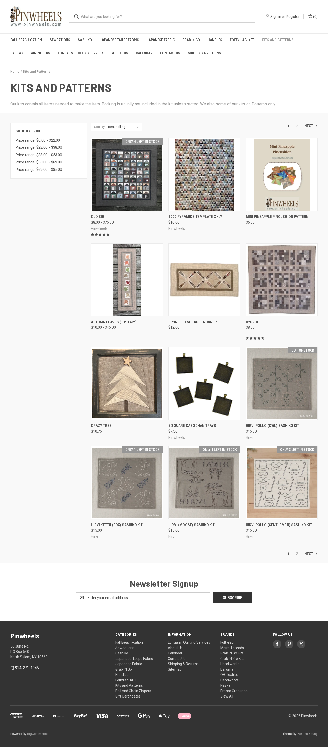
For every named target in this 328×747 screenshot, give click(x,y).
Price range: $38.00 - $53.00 (39, 155)
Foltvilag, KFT (242, 40)
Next (309, 126)
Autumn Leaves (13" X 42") (114, 322)
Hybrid (252, 322)
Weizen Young (307, 734)
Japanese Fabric (161, 40)
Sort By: (99, 127)
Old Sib (97, 216)
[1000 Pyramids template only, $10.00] (204, 174)
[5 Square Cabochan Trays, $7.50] (204, 383)
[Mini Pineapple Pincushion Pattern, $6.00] (282, 174)
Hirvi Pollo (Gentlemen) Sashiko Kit (279, 525)
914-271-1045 (27, 667)
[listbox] (124, 127)
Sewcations (60, 40)
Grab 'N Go (191, 40)
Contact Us (170, 53)
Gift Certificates (128, 696)
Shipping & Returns (204, 53)
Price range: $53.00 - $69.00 (39, 162)
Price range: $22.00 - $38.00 (39, 147)
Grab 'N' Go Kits (232, 658)
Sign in (275, 17)
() (315, 17)
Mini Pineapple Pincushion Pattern (277, 216)
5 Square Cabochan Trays (192, 425)
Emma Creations (234, 691)
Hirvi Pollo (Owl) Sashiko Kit (272, 425)
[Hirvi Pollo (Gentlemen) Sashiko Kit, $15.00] (282, 482)
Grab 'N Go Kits (232, 653)
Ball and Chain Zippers (30, 53)
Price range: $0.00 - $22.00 (38, 140)
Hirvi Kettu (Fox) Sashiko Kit (117, 525)
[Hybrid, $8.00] (282, 279)
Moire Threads (232, 648)
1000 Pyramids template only (195, 216)
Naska (225, 685)
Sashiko (85, 40)
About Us (120, 53)
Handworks (229, 680)
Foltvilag (227, 642)
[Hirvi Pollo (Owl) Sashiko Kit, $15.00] (282, 383)
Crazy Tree (101, 425)
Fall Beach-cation (26, 40)
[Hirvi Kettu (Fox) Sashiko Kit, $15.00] (127, 482)
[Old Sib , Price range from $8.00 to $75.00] (127, 174)
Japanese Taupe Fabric (119, 40)
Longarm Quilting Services (81, 53)
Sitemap (175, 669)
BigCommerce (37, 734)
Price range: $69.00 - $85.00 (39, 169)
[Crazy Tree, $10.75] (127, 383)
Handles (215, 40)
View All (226, 696)
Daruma (226, 669)
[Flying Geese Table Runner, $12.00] (204, 279)
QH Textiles (229, 675)
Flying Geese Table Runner (192, 322)
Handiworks (229, 664)
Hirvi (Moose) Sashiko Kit (191, 525)
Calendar (144, 53)
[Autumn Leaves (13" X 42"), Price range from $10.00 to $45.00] (127, 279)
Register (293, 17)
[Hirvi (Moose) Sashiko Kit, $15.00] (204, 482)
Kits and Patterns (277, 40)
